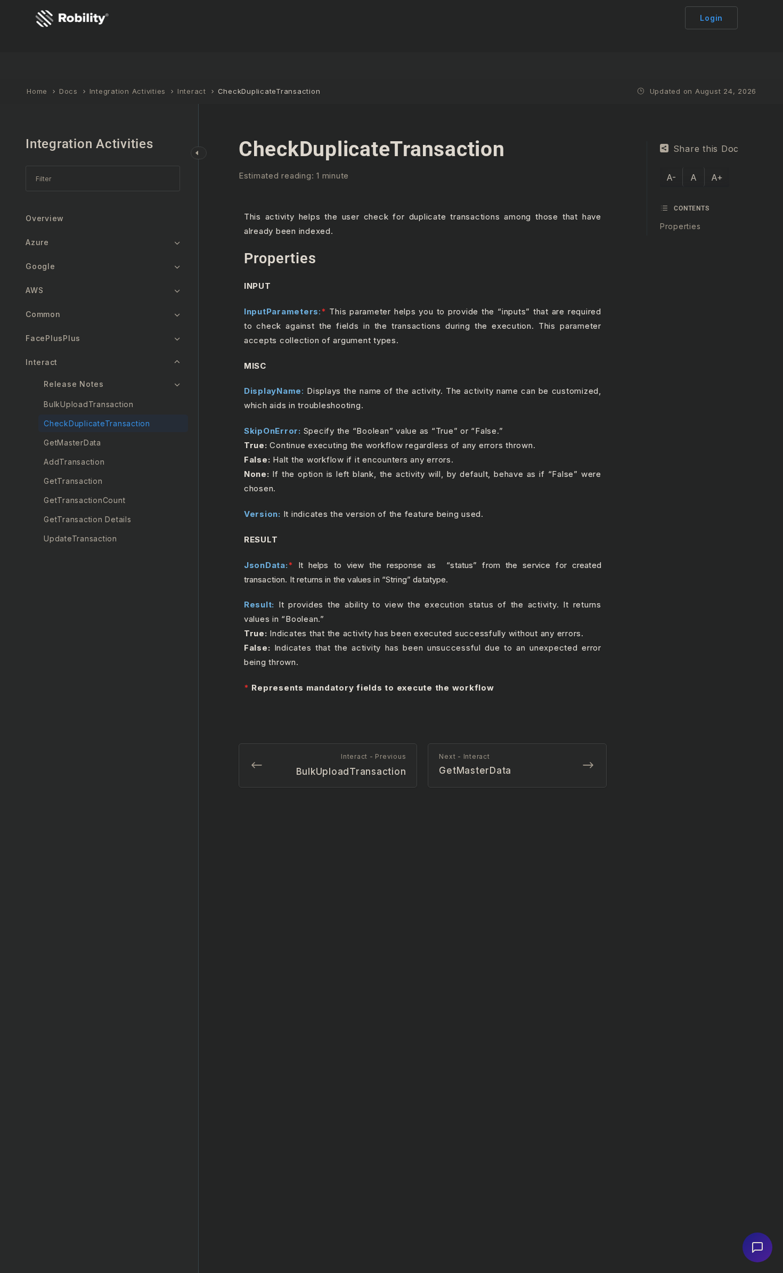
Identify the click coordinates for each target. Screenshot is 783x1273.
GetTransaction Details (88, 519)
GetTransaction (73, 480)
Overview (45, 218)
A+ (717, 177)
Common (43, 314)
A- (671, 177)
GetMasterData (72, 442)
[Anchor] (323, 259)
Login (711, 17)
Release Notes (74, 383)
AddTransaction (74, 461)
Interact (42, 362)
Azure (37, 242)
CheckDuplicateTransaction (97, 423)
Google (40, 266)
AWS (34, 290)
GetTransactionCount (84, 500)
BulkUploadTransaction (89, 404)
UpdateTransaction (80, 538)
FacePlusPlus (53, 338)
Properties (680, 226)
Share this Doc (706, 148)
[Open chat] (757, 1247)
